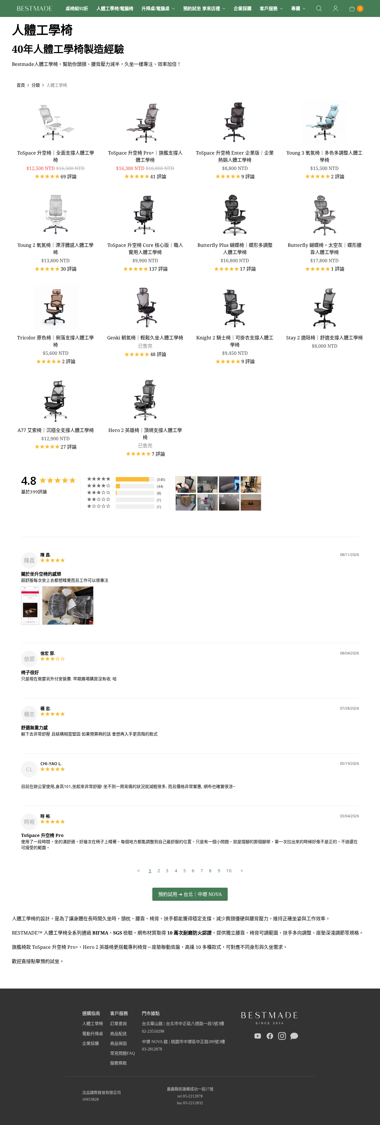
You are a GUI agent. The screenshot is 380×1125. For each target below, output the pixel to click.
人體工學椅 (92, 1023)
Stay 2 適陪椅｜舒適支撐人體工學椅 (324, 337)
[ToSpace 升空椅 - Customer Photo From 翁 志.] (207, 484)
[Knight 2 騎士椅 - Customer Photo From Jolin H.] (186, 484)
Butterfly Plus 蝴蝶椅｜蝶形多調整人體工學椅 (235, 248)
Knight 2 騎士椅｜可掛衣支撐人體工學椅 (234, 341)
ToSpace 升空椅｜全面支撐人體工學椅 (55, 156)
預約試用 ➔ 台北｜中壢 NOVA (190, 894)
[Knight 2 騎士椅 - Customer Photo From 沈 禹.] (251, 502)
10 (229, 870)
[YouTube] (258, 1037)
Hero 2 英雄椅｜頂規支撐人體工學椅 (145, 434)
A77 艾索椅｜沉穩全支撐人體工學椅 (56, 430)
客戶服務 (269, 8)
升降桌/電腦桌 (156, 8)
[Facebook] (270, 1037)
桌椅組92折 (77, 8)
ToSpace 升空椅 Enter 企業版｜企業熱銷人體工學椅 (235, 156)
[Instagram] (282, 1037)
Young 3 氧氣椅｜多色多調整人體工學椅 (324, 156)
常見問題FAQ (122, 1053)
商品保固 (118, 1043)
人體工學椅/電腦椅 (114, 8)
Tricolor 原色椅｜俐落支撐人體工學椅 (55, 341)
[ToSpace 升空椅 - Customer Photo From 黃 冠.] (229, 484)
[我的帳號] (335, 8)
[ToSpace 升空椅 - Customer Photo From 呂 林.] (207, 502)
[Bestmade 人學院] (34, 8)
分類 (35, 85)
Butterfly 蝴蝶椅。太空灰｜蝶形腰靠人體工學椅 (325, 248)
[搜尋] (319, 8)
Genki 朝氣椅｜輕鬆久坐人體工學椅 (145, 337)
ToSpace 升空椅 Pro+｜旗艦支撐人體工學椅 (145, 156)
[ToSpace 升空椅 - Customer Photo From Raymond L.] (229, 502)
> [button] (241, 870)
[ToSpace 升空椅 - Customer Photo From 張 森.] (186, 502)
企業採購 (242, 8)
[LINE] (294, 1037)
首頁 (21, 85)
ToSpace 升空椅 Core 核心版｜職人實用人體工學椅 (145, 248)
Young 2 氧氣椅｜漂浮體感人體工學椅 (56, 248)
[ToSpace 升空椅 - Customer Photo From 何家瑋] (251, 484)
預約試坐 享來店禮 (201, 8)
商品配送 (118, 1034)
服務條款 (118, 1063)
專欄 (295, 8)
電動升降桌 (92, 1034)
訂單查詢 (118, 1023)
